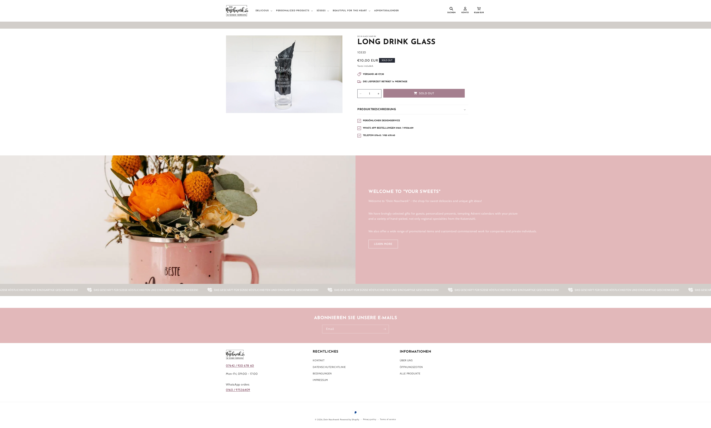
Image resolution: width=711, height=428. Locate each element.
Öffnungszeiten (411, 367)
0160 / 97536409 (238, 390)
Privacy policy (369, 419)
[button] (263, 11)
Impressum (320, 380)
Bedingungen (322, 373)
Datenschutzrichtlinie (329, 367)
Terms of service (388, 419)
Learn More (383, 244)
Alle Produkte (410, 373)
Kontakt (318, 360)
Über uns (406, 360)
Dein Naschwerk (331, 419)
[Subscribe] (384, 329)
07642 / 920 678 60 (240, 365)
